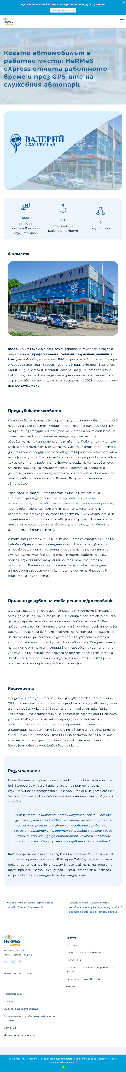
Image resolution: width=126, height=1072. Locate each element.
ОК (63, 1067)
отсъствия (42, 503)
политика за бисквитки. (61, 1062)
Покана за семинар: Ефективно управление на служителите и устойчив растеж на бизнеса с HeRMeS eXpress (95, 907)
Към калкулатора (63, 10)
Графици (9, 1001)
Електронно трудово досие (83, 979)
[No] (122, 1063)
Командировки (13, 993)
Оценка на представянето (21, 1008)
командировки (101, 503)
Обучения (10, 1027)
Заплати (70, 986)
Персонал (71, 945)
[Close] (123, 2)
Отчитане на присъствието (84, 952)
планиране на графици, (71, 503)
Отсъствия (73, 959)
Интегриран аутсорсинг (20, 1035)
